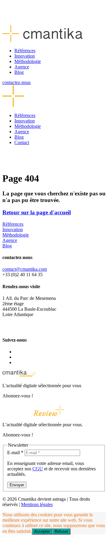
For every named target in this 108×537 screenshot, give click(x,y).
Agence (21, 66)
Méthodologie (27, 61)
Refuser (61, 531)
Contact (21, 142)
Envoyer (17, 485)
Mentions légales (37, 504)
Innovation (24, 56)
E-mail (15, 452)
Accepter (42, 531)
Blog (19, 72)
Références (24, 50)
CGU (37, 468)
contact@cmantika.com (24, 269)
